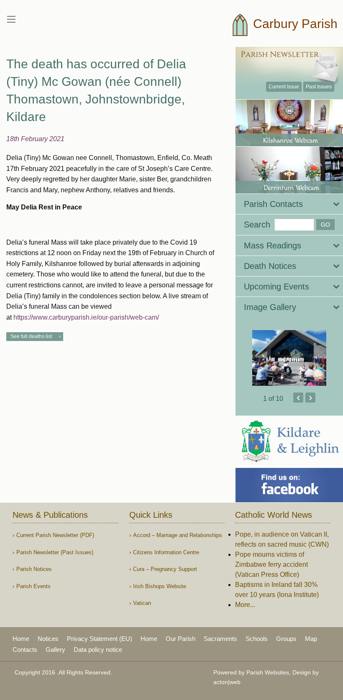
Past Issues (319, 87)
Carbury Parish (294, 24)
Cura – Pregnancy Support (165, 569)
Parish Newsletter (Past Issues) (54, 552)
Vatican (142, 603)
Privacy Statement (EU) (99, 638)
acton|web (227, 682)
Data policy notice (98, 649)
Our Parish (180, 638)
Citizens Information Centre (166, 552)
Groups (286, 638)
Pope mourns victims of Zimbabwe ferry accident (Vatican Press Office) (271, 564)
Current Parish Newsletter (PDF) (55, 535)
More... (245, 604)
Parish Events (33, 586)
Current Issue (284, 87)
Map (311, 638)
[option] (289, 358)
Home (21, 638)
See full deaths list (31, 336)
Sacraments (220, 638)
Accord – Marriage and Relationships (177, 535)
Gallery (55, 649)
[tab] (289, 204)
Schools (257, 638)
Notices (48, 638)
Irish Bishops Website (159, 586)
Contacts (25, 649)
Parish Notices (34, 569)
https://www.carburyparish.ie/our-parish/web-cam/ (86, 317)
